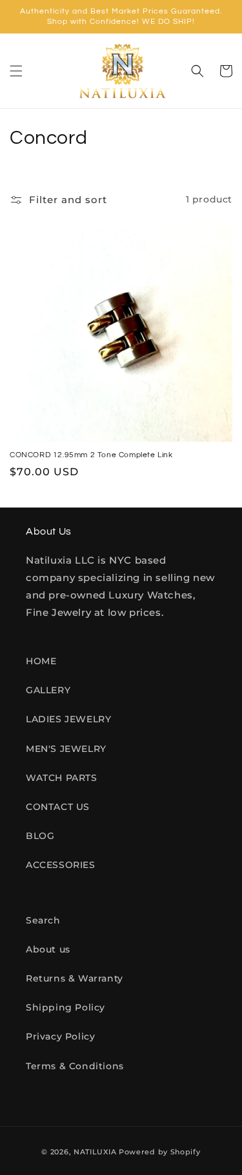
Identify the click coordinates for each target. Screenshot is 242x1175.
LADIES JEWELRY (68, 719)
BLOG (40, 836)
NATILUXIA (96, 1151)
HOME (41, 661)
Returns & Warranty (74, 978)
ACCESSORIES (61, 865)
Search (43, 920)
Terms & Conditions (75, 1066)
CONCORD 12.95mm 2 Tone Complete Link (91, 455)
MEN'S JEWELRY (66, 749)
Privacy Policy (60, 1036)
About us (48, 949)
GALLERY (48, 690)
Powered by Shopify (160, 1151)
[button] (16, 71)
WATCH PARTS (61, 778)
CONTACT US (58, 807)
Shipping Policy (65, 1007)
